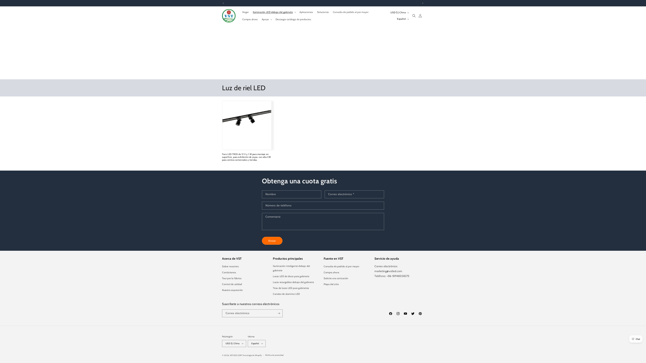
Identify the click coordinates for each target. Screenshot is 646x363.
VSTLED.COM (236, 355)
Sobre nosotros (230, 266)
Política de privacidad (274, 355)
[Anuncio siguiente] (422, 3)
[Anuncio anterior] (223, 3)
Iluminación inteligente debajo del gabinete (291, 268)
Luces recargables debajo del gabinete (293, 282)
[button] (274, 12)
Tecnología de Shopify (252, 355)
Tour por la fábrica (231, 278)
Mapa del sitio (331, 284)
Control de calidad (232, 284)
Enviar (272, 240)
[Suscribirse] (278, 313)
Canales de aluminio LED (286, 294)
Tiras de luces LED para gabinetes (291, 288)
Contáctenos (229, 272)
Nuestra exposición (232, 290)
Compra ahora (331, 272)
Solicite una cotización (336, 278)
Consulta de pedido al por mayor (341, 266)
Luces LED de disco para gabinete (291, 276)
